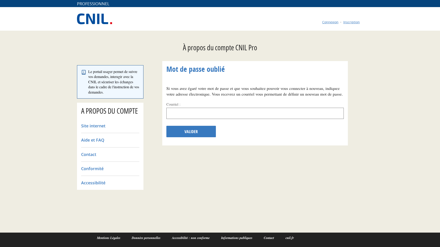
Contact (88, 154)
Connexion (330, 22)
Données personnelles (146, 238)
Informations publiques (236, 238)
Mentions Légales (108, 238)
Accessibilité (93, 182)
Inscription (351, 22)
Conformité (92, 168)
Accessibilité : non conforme (191, 238)
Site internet (93, 126)
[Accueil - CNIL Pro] (97, 18)
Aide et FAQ (92, 140)
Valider (191, 131)
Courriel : (173, 104)
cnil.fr (290, 238)
